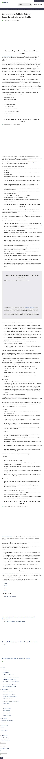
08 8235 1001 (38, 4)
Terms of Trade (4, 730)
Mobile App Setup (5, 737)
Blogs (2, 727)
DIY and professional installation (16, 397)
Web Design (2, 748)
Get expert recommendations (8, 574)
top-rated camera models (16, 88)
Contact (38, 9)
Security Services (16, 9)
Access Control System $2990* (9, 686)
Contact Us (3, 733)
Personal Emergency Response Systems (11, 677)
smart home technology (29, 307)
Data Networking (6, 710)
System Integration (7, 713)
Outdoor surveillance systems (8, 56)
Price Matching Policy (5, 740)
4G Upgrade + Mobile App (8, 674)
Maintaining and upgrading (7, 536)
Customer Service (25, 9)
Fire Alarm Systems (7, 708)
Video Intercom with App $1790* (9, 684)
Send (5, 583)
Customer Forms (4, 735)
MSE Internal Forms (5, 723)
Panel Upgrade (6, 672)
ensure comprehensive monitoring (27, 162)
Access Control (6, 703)
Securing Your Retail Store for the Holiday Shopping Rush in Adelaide (20, 642)
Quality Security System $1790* (9, 679)
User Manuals (4, 718)
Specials (33, 9)
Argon (7, 748)
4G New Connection (7, 670)
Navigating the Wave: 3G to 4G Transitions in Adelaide (16, 658)
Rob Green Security (7, 715)
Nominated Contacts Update (7, 720)
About (9, 9)
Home (5, 9)
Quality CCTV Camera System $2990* (11, 681)
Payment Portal (4, 725)
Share (5, 585)
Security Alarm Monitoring (8, 691)
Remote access (5, 215)
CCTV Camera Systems (7, 698)
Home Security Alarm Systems (9, 694)
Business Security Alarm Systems (9, 696)
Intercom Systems (6, 706)
